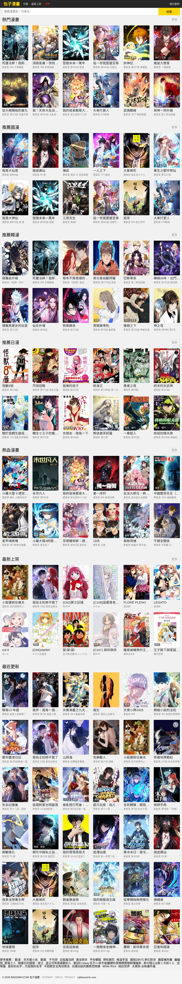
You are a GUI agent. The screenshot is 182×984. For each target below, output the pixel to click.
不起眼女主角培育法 (57, 966)
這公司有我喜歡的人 (58, 963)
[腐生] (106, 689)
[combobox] (80, 11)
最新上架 (36, 3)
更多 (174, 19)
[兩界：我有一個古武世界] (46, 689)
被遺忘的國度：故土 (31, 963)
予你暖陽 (95, 959)
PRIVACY (70, 977)
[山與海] (76, 737)
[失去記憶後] (15, 784)
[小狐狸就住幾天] (15, 582)
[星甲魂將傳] (15, 520)
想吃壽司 (108, 959)
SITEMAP (47, 977)
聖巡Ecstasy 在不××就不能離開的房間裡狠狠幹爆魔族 (107, 963)
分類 (25, 3)
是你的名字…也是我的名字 (25, 966)
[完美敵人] (106, 737)
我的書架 (175, 3)
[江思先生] (76, 197)
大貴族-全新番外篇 (144, 966)
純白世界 (124, 966)
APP (46, 3)
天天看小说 (30, 959)
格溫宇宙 (122, 959)
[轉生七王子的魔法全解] (46, 413)
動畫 (43, 959)
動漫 (18, 959)
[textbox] (80, 11)
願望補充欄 (165, 959)
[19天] (106, 520)
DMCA (58, 977)
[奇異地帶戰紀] (167, 737)
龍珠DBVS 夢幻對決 (143, 959)
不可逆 (53, 959)
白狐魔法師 (67, 959)
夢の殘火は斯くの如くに (159, 963)
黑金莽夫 (81, 959)
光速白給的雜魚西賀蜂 (86, 966)
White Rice (109, 966)
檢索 (169, 11)
